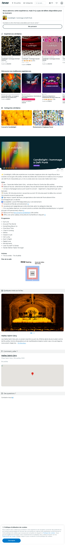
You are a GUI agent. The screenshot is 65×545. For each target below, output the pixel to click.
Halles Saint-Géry (9, 356)
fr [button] (52, 3)
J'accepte (11, 540)
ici (28, 204)
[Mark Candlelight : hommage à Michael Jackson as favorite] (19, 38)
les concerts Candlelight (22, 212)
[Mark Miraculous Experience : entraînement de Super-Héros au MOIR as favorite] (59, 75)
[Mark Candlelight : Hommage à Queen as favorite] (39, 38)
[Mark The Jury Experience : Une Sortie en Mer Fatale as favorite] (39, 75)
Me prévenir (32, 26)
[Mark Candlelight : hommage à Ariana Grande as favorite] (59, 38)
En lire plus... (22, 343)
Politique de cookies (49, 533)
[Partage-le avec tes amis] (58, 169)
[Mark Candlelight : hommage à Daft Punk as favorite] (62, 169)
